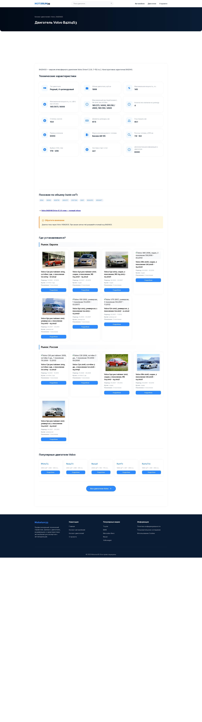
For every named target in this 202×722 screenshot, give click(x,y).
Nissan (105, 537)
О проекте (163, 4)
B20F (82, 200)
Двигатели (152, 4)
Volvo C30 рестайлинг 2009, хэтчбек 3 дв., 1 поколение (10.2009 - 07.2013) (53, 274)
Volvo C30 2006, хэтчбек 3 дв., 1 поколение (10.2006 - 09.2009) (84, 367)
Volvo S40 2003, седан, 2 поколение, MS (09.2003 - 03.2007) (115, 274)
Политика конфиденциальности (148, 526)
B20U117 (65, 200)
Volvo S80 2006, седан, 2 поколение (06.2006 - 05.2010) (146, 264)
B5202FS (90, 200)
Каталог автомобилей (77, 530)
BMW (105, 530)
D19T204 (74, 200)
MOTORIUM (42, 3)
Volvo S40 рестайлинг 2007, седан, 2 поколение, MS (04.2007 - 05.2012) (84, 274)
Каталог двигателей (42, 17)
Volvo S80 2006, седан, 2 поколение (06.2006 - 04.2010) (146, 376)
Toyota (105, 526)
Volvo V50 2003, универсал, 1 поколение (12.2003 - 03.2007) (85, 311)
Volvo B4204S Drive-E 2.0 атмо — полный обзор (61, 211)
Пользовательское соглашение (149, 530)
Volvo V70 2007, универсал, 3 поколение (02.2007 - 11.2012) (116, 310)
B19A (41, 200)
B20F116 (56, 200)
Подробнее (54, 290)
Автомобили (140, 4)
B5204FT (99, 200)
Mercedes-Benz (108, 533)
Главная (72, 526)
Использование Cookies (146, 533)
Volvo (53, 17)
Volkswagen (107, 540)
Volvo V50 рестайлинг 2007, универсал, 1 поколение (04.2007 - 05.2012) (53, 320)
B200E (49, 200)
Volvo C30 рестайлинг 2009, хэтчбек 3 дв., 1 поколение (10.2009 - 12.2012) (53, 367)
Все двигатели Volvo (99, 489)
